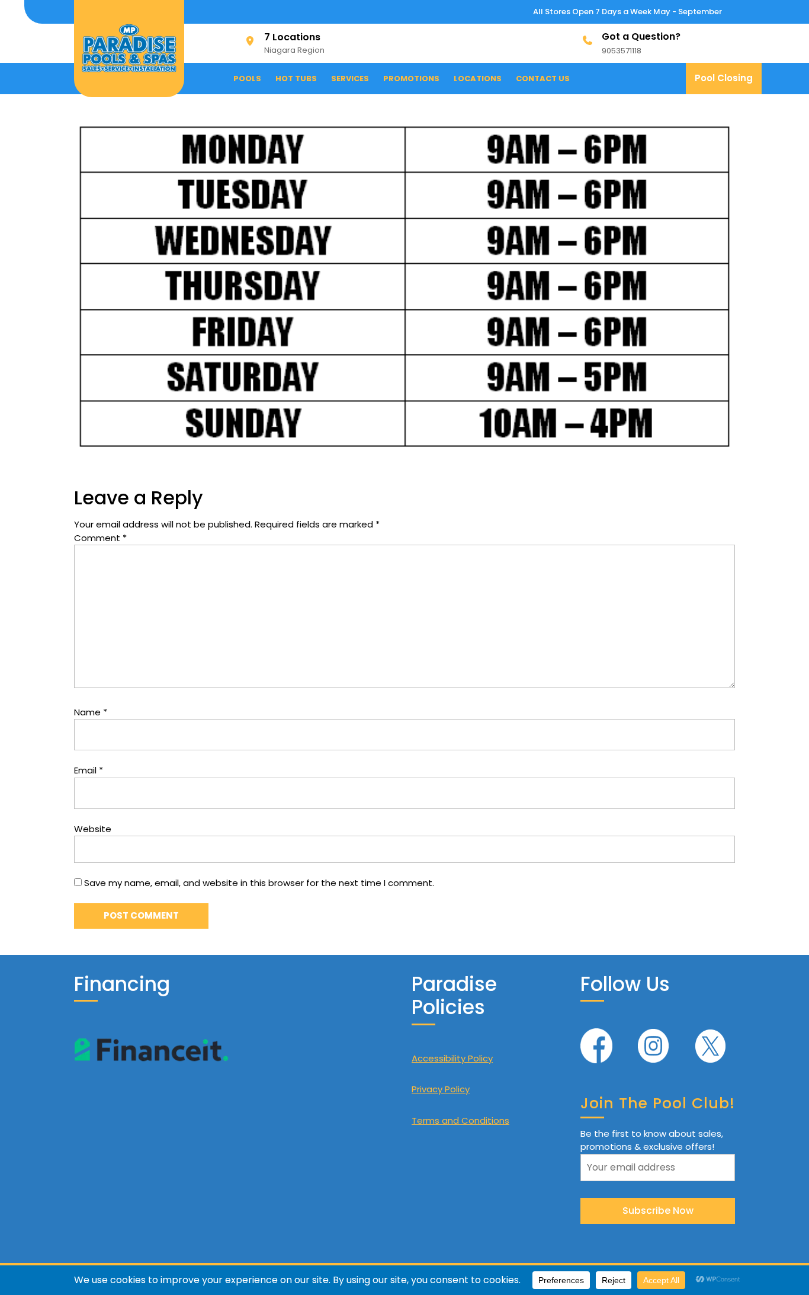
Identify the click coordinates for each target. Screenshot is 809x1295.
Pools (247, 78)
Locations (478, 78)
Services (350, 78)
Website (92, 829)
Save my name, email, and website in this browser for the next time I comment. (259, 883)
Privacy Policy (441, 1089)
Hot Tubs (296, 78)
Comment (100, 538)
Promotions (411, 78)
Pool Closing (728, 82)
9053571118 (621, 50)
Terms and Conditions (460, 1120)
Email (88, 770)
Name (90, 712)
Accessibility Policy (452, 1058)
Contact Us (543, 78)
